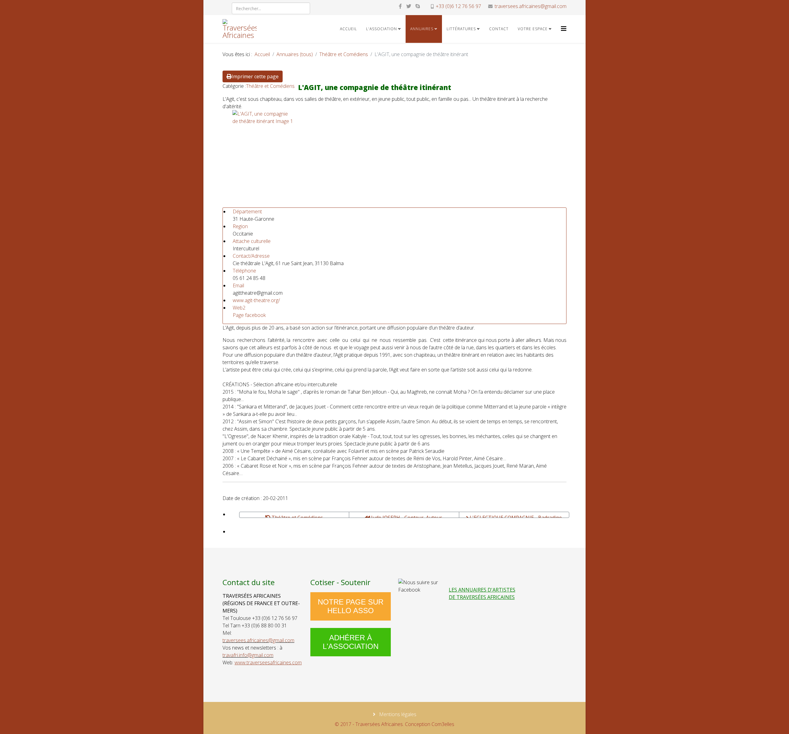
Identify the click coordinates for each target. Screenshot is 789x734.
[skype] (417, 6)
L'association (381, 28)
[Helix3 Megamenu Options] (563, 28)
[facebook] (400, 6)
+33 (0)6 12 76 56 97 (458, 6)
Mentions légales (397, 714)
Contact (499, 28)
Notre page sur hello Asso (350, 606)
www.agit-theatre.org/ (256, 300)
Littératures (461, 28)
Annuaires (421, 28)
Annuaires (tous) (294, 54)
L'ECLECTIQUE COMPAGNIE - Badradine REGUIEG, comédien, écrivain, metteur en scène (514, 516)
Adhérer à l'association (350, 642)
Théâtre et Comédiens (343, 54)
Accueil (348, 28)
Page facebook (249, 315)
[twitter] (408, 6)
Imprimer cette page (255, 76)
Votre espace (533, 28)
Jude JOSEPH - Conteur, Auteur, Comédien (406, 516)
